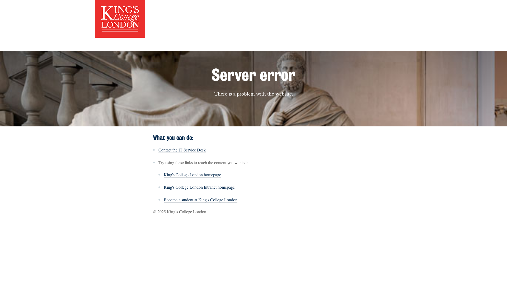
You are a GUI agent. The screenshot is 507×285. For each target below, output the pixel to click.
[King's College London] (120, 18)
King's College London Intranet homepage (199, 187)
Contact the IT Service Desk (182, 150)
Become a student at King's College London (200, 199)
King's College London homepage (192, 174)
